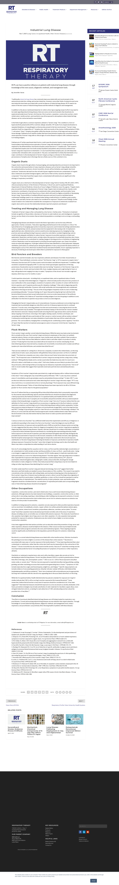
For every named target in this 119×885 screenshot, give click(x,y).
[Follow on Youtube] (87, 831)
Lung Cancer (32, 33)
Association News (106, 39)
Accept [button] (93, 880)
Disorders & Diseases (28, 9)
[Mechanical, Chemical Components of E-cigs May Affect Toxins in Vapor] (36, 719)
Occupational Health (42, 33)
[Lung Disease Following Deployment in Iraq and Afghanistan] (55, 719)
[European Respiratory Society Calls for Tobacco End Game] (91, 37)
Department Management (78, 9)
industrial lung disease (27, 99)
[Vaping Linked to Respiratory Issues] (91, 55)
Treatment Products (59, 9)
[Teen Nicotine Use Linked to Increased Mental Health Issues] (91, 62)
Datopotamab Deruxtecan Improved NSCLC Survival (73, 730)
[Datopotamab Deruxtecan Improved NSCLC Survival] (74, 719)
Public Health (44, 9)
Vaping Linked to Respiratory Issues (106, 53)
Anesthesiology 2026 (107, 128)
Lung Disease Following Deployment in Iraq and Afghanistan (54, 730)
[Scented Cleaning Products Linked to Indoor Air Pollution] (91, 45)
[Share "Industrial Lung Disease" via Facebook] (28, 692)
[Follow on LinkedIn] (84, 831)
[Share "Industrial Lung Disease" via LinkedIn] (36, 692)
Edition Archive (107, 9)
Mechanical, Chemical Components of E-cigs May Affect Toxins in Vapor (35, 730)
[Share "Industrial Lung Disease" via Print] (47, 692)
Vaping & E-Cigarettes (107, 55)
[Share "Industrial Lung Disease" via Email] (43, 692)
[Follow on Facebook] (80, 831)
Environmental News (107, 47)
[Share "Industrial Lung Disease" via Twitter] (32, 692)
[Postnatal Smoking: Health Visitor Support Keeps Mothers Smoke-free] (91, 72)
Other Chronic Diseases (57, 33)
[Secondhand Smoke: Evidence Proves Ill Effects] (16, 719)
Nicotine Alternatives (107, 64)
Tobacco (113, 39)
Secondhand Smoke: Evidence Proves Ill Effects (15, 729)
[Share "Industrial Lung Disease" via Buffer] (39, 692)
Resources (94, 9)
